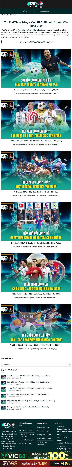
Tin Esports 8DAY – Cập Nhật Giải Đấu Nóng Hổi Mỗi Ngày (36, 192)
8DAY (3, 15)
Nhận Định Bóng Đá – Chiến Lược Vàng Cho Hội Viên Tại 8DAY (36, 294)
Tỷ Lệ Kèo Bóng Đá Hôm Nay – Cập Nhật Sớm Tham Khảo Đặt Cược (36, 345)
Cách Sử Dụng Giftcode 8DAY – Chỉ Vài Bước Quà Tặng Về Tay (29, 382)
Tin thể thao (17, 30)
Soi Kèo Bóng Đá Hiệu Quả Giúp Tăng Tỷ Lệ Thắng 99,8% (36, 90)
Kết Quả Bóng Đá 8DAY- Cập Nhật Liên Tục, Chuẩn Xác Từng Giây (36, 141)
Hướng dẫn (35, 42)
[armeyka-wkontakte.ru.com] (36, 4)
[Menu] (2, 4)
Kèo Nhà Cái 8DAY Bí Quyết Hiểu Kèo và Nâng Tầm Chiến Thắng (36, 243)
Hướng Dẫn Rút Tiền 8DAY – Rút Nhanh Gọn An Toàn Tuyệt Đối (29, 388)
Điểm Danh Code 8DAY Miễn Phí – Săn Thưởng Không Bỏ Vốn (29, 376)
